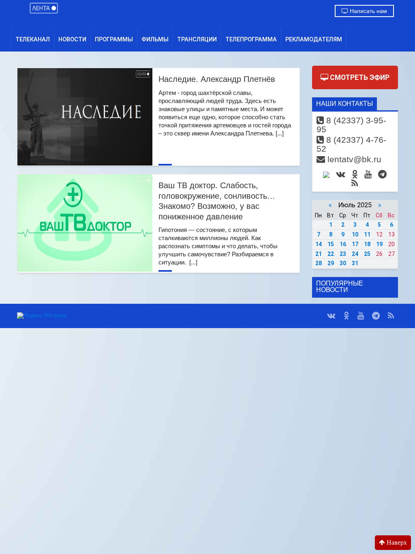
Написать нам (367, 11)
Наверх (396, 542)
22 (330, 254)
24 (355, 254)
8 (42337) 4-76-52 (351, 144)
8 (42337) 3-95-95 (351, 125)
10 (355, 234)
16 (343, 244)
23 (343, 254)
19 (379, 244)
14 (318, 244)
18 (367, 244)
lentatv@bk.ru (353, 159)
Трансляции (197, 39)
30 (343, 263)
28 (318, 263)
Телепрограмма (251, 39)
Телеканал (32, 39)
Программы (114, 39)
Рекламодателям (313, 39)
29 (330, 263)
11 (367, 234)
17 (355, 244)
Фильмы (155, 39)
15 (330, 244)
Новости (72, 39)
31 (355, 263)
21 (318, 254)
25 (367, 254)
